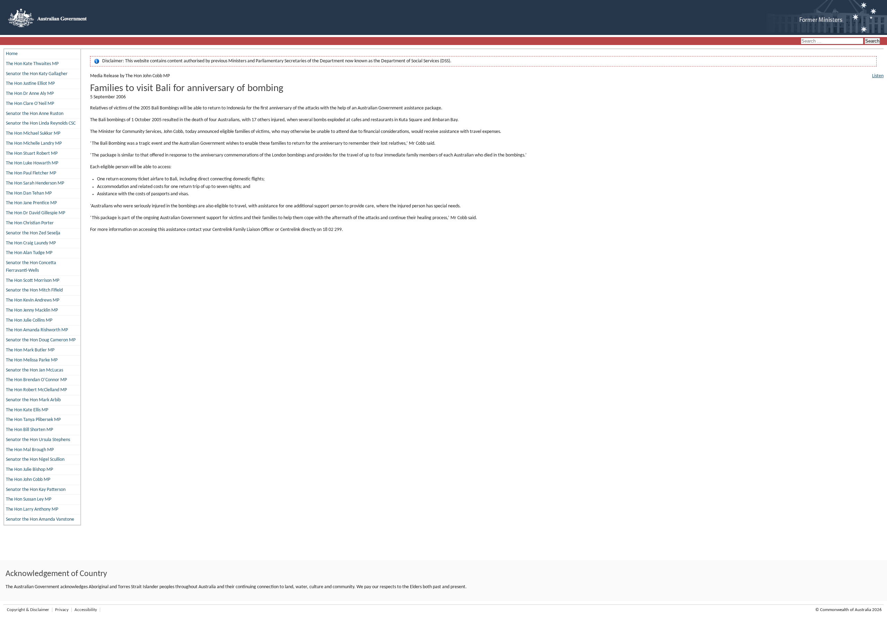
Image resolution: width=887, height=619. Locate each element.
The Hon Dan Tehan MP (29, 193)
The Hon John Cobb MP (28, 479)
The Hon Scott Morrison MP (32, 280)
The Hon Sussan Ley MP (28, 499)
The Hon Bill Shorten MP (29, 430)
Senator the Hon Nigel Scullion (35, 459)
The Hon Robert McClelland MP (36, 390)
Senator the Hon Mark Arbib (33, 400)
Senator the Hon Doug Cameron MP (41, 340)
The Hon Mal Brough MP (30, 450)
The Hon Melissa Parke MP (32, 360)
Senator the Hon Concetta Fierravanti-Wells (31, 267)
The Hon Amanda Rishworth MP (37, 330)
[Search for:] (832, 41)
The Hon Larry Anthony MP (32, 509)
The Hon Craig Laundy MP (31, 243)
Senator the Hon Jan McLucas (34, 370)
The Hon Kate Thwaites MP (32, 64)
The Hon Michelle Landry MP (34, 143)
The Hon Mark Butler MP (30, 350)
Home (12, 54)
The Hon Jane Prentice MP (31, 203)
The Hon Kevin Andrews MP (32, 300)
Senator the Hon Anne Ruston (34, 113)
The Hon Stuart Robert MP (32, 153)
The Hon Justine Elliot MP (30, 83)
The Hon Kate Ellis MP (27, 410)
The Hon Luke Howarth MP (32, 163)
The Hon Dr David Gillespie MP (35, 213)
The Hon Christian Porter (30, 223)
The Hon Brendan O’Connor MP (36, 380)
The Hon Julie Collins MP (29, 320)
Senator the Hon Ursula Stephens (38, 440)
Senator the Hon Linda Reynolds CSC (41, 123)
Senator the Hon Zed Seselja (33, 233)
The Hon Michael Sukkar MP (33, 133)
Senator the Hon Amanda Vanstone (40, 519)
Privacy (62, 610)
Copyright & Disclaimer (28, 610)
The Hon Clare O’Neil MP (30, 103)
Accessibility (85, 610)
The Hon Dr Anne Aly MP (30, 93)
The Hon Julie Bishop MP (29, 469)
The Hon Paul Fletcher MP (31, 173)
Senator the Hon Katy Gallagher (37, 74)
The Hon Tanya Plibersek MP (33, 420)
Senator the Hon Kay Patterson (35, 489)
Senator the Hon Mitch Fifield (34, 290)
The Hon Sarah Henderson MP (35, 183)
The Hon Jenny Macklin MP (32, 310)
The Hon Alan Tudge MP (29, 253)
